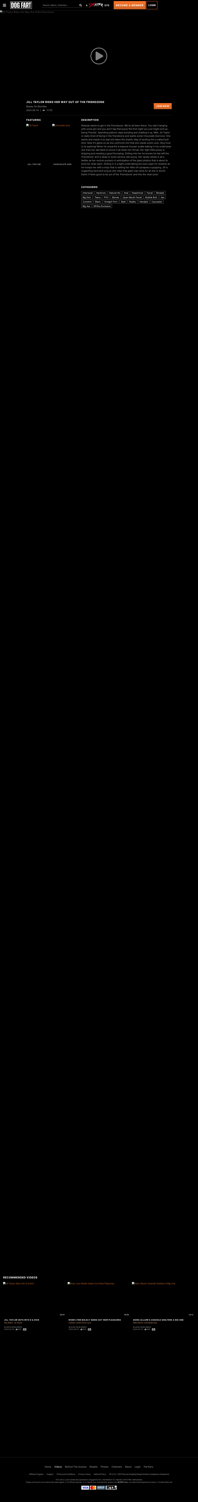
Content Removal (165, 1482)
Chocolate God (62, 164)
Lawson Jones (75, 1323)
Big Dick (87, 197)
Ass (162, 197)
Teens (98, 197)
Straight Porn (111, 201)
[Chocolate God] (64, 143)
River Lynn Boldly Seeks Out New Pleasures (95, 1320)
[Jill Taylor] (39, 143)
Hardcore (101, 192)
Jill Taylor (34, 164)
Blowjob (160, 192)
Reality (132, 201)
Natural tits (114, 192)
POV (106, 197)
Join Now (162, 106)
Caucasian (157, 201)
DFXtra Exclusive (102, 206)
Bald (123, 201)
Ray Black (8, 1323)
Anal (126, 192)
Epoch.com (40, 1482)
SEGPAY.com (122, 1482)
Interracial (88, 192)
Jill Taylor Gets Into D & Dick (21, 1320)
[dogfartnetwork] (21, 5)
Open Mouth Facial (132, 197)
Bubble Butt (151, 197)
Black (98, 201)
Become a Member (130, 5)
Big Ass (86, 206)
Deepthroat (137, 192)
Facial (150, 192)
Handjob (144, 201)
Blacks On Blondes (13, 1327)
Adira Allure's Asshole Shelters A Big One (158, 1320)
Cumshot (87, 201)
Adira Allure (138, 1323)
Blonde (115, 197)
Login (152, 5)
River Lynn (86, 1323)
